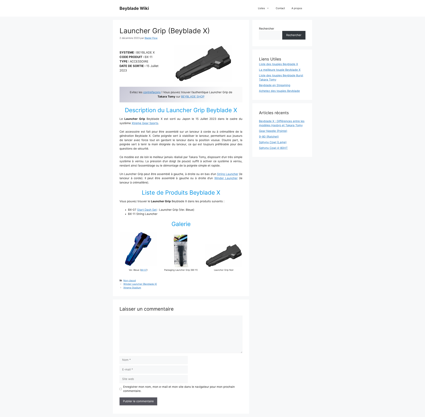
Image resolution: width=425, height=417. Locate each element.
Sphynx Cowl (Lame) (273, 142)
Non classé (129, 280)
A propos (297, 8)
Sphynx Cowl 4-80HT (273, 148)
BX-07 (144, 270)
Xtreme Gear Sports (145, 123)
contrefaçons (152, 92)
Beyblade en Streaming (274, 85)
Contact (280, 8)
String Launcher (227, 174)
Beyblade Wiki (134, 8)
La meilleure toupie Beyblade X (279, 69)
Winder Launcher (226, 178)
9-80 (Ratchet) (269, 136)
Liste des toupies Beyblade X (278, 64)
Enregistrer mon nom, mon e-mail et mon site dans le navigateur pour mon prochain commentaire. (179, 389)
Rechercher (266, 28)
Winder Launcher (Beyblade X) (140, 284)
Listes (261, 8)
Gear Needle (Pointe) (273, 131)
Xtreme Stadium (132, 287)
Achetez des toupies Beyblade (279, 91)
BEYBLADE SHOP (193, 96)
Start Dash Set (147, 209)
